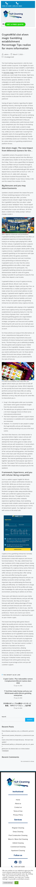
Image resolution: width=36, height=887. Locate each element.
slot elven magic (8, 72)
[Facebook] (15, 862)
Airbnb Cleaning (18, 843)
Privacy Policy (18, 815)
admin (6, 54)
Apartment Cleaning (18, 850)
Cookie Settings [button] (8, 883)
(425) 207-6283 (6, 6)
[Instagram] (20, 862)
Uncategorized (9, 57)
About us (18, 803)
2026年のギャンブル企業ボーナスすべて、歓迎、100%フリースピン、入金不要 (18, 704)
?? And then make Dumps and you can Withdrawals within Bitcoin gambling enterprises (18, 693)
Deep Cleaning (18, 831)
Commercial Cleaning (18, 847)
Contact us (18, 807)
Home (18, 800)
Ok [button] (16, 883)
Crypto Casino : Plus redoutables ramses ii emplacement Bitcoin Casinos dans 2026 (18, 681)
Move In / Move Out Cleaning (18, 839)
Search (4, 716)
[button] (3, 24)
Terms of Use (18, 811)
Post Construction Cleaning (18, 835)
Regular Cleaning (18, 828)
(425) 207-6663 (17, 6)
